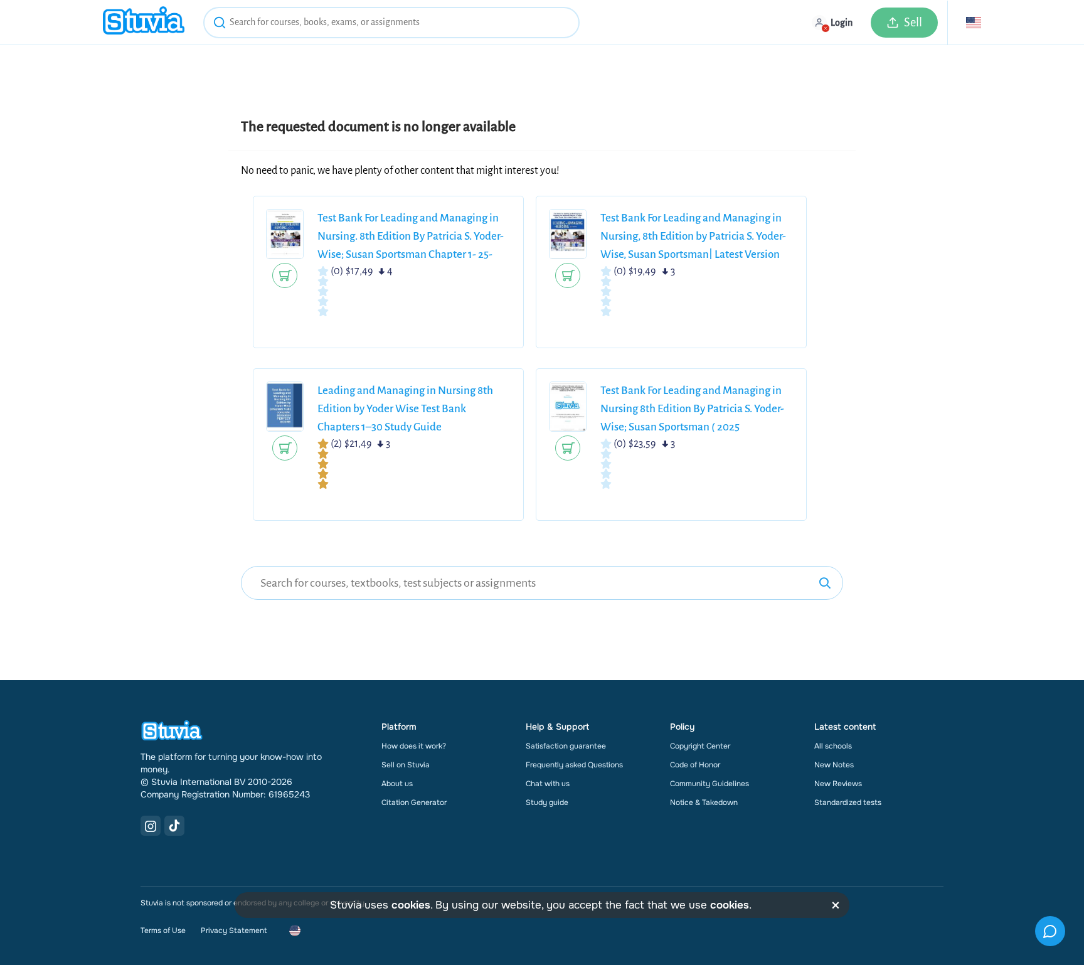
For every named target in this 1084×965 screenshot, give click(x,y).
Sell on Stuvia (405, 765)
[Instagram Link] (151, 826)
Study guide (547, 802)
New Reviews (838, 784)
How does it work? (413, 746)
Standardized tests (847, 802)
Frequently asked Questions (574, 765)
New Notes (834, 765)
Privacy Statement (234, 930)
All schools (833, 746)
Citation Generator (414, 802)
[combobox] (391, 23)
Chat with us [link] (548, 784)
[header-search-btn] (219, 24)
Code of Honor (695, 765)
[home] (143, 22)
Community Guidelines (709, 784)
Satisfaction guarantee (566, 746)
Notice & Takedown (704, 802)
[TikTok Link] (174, 826)
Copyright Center (700, 746)
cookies (410, 905)
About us (397, 784)
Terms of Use (163, 930)
